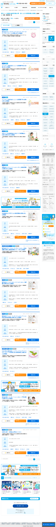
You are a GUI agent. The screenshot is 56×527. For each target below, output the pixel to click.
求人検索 (16, 7)
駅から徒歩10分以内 (45, 71)
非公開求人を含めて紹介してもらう (31, 18)
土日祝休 (45, 81)
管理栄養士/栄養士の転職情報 (13, 10)
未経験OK (45, 73)
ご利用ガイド (7, 7)
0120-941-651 (22, 3)
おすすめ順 (7, 25)
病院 (45, 49)
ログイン (50, 3)
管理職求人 (45, 68)
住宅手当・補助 (45, 78)
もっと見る (48, 56)
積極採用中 (45, 83)
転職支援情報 (33, 7)
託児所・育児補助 (51, 78)
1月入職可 (45, 88)
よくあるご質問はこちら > (51, 239)
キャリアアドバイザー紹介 (42, 7)
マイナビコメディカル (4, 10)
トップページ (2, 7)
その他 (51, 99)
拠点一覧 (51, 7)
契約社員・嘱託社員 (51, 97)
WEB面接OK (51, 83)
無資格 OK (51, 81)
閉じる (48, 91)
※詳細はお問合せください (12, 432)
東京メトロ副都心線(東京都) (32, 10)
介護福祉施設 (51, 49)
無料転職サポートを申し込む (37, 3)
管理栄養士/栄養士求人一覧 (22, 10)
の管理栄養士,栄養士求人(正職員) (14, 352)
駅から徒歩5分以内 (51, 68)
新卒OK (51, 73)
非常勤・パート (45, 99)
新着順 (18, 25)
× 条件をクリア (48, 25)
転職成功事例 (24, 7)
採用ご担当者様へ (42, 0)
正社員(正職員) (45, 96)
